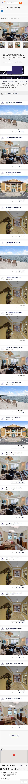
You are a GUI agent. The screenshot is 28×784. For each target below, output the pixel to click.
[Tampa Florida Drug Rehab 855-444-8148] (14, 31)
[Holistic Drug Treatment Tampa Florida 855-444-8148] (17, 45)
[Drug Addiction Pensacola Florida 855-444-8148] (10, 45)
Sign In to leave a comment (11, 93)
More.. (23, 131)
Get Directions (24, 765)
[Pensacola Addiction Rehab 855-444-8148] (25, 45)
